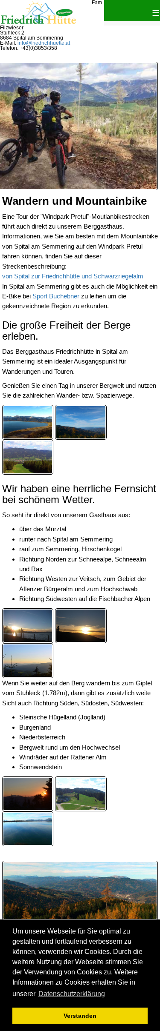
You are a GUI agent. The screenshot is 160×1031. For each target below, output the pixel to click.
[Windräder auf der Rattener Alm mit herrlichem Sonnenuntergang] (80, 625)
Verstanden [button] (80, 1015)
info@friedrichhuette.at (43, 43)
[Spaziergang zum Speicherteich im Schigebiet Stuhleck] (27, 828)
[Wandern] (27, 660)
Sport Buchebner (55, 296)
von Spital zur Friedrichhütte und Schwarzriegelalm (72, 276)
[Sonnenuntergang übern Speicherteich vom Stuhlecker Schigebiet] (27, 625)
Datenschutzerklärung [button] (71, 993)
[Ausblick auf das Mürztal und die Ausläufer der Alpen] (80, 421)
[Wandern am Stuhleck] (27, 421)
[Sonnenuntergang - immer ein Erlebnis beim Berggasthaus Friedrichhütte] (27, 793)
